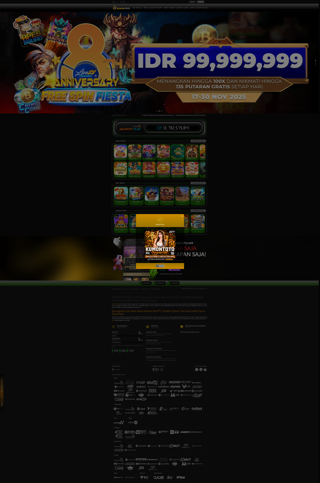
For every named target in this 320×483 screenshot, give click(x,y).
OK (160, 266)
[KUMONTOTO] (160, 245)
